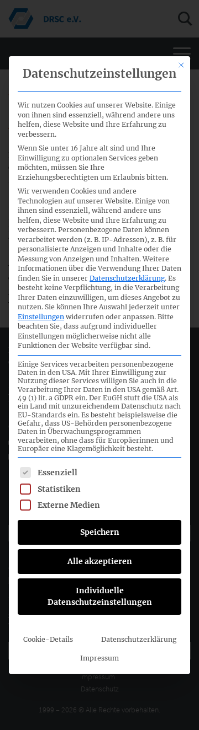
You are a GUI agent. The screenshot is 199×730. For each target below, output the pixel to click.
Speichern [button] (99, 532)
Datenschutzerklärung (127, 278)
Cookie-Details (48, 639)
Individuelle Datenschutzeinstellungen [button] (100, 596)
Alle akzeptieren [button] (99, 561)
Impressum (99, 658)
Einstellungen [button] (41, 317)
